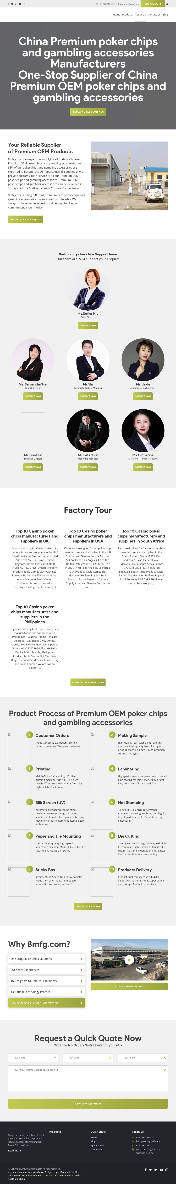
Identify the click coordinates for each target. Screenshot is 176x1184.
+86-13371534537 (106, 4)
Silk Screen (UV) (50, 802)
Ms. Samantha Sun (33, 384)
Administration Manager (142, 387)
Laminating (128, 768)
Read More (14, 1150)
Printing (43, 768)
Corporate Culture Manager (88, 387)
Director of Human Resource (142, 458)
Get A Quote (152, 3)
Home (116, 14)
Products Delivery (135, 869)
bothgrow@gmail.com (129, 4)
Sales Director (88, 317)
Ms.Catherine (142, 455)
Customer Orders (52, 735)
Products (127, 14)
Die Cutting (128, 836)
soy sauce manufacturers (21, 1172)
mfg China (19, 1178)
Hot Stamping (131, 802)
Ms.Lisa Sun (33, 455)
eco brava (39, 1172)
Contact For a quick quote (26, 219)
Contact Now (88, 325)
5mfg (47, 1172)
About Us (140, 14)
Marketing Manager (88, 458)
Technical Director (33, 458)
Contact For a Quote (88, 906)
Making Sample (132, 735)
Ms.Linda (143, 384)
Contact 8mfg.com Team (129, 986)
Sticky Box (45, 869)
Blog (165, 14)
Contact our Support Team (88, 682)
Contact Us (154, 14)
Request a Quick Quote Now (88, 111)
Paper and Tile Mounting (58, 836)
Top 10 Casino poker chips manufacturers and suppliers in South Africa (141, 536)
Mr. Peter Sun (88, 455)
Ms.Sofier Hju (88, 313)
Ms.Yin (88, 384)
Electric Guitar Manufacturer (52, 1175)
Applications (97, 1145)
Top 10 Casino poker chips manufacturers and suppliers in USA (88, 536)
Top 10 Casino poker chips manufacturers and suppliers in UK (34, 536)
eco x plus (55, 1172)
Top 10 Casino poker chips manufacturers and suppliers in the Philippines (34, 614)
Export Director (33, 387)
